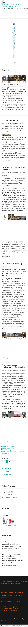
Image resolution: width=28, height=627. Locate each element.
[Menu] (26, 2)
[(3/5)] (17, 412)
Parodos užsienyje (14, 73)
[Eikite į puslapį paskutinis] (14, 461)
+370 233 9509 (5, 4)
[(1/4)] (5, 217)
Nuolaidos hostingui (10, 497)
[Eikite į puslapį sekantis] (12, 461)
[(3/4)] (17, 218)
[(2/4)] (11, 217)
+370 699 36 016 (15, 4)
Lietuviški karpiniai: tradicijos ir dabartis (13, 168)
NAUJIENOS (6, 468)
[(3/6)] (17, 77)
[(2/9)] (11, 335)
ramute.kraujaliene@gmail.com (10, 6)
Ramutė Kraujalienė (12, 607)
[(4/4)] (23, 218)
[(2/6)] (11, 77)
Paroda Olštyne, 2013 (8, 448)
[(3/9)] (17, 335)
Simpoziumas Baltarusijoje (12, 264)
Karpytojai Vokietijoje (8, 446)
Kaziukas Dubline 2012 (11, 120)
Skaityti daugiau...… (6, 160)
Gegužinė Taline (8, 70)
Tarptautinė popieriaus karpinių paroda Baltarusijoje (13, 366)
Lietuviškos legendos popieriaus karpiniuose (15, 450)
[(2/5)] (11, 411)
